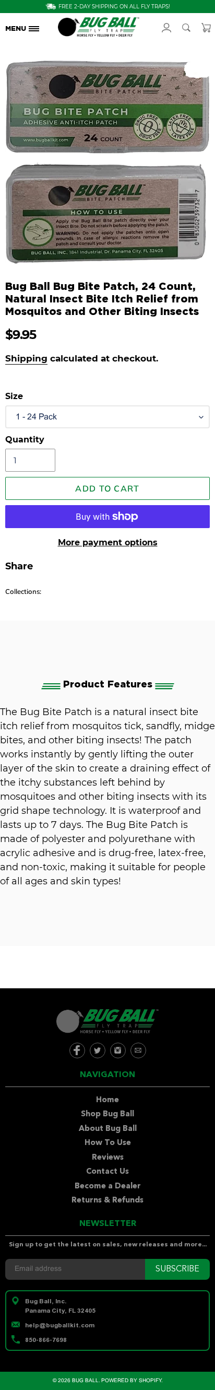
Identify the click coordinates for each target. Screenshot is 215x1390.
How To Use (108, 1143)
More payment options (108, 542)
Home (107, 1100)
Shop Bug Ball (107, 1114)
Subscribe (177, 1269)
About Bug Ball (108, 1129)
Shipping (26, 358)
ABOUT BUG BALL (32, 78)
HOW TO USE (33, 92)
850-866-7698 (46, 1340)
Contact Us (107, 1172)
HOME (32, 51)
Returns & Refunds (107, 1201)
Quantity (24, 440)
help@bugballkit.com (59, 1325)
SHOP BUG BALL (33, 65)
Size (14, 396)
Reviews (108, 1158)
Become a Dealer (108, 1186)
